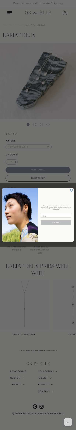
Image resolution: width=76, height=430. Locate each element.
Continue (56, 223)
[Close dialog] (71, 190)
